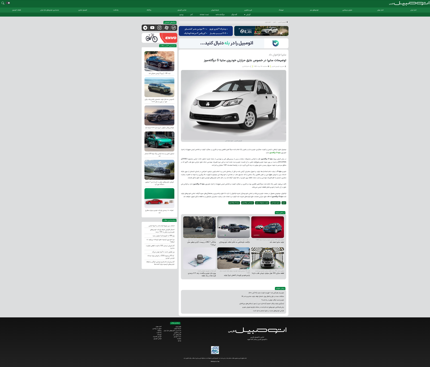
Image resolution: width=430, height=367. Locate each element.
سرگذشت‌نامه (220, 14)
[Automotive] (233, 258)
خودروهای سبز (314, 10)
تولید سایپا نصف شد (277, 242)
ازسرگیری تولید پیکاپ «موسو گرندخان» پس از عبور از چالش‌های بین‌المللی (261, 303)
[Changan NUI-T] (199, 227)
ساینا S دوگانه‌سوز (275, 152)
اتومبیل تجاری (82, 10)
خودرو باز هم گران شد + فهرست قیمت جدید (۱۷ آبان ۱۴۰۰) (266, 293)
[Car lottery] (233, 227)
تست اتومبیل (177, 337)
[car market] (199, 258)
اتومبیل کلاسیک (157, 337)
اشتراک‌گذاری (245, 66)
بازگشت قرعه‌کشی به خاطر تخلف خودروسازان (234, 242)
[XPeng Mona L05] (159, 140)
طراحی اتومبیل (181, 10)
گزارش (248, 14)
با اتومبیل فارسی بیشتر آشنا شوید (257, 339)
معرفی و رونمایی (347, 10)
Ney (218, 361)
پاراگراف (149, 10)
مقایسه (179, 339)
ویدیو (181, 14)
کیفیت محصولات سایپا (262, 203)
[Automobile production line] (267, 258)
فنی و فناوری (248, 10)
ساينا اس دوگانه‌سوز (247, 203)
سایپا (284, 203)
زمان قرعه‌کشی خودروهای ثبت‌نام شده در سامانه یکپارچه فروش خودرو (263, 307)
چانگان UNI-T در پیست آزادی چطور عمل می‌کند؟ (201, 243)
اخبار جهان (380, 10)
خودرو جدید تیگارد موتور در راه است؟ (272, 300)
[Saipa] (267, 227)
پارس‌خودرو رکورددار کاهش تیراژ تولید (237, 275)
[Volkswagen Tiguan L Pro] (159, 114)
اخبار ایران (413, 10)
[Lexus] (159, 86)
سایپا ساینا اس (275, 203)
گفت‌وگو (234, 14)
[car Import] (159, 197)
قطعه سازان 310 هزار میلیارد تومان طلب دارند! (268, 273)
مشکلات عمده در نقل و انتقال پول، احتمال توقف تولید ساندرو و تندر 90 (263, 296)
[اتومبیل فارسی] (233, 43)
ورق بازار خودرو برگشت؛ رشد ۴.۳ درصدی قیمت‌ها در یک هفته (202, 274)
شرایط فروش (215, 10)
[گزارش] (245, 14)
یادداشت (115, 10)
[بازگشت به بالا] (3, 363)
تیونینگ (281, 10)
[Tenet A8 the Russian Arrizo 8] (159, 60)
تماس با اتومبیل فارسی (257, 337)
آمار (191, 14)
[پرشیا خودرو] (206, 31)
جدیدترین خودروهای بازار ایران (49, 10)
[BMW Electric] (159, 169)
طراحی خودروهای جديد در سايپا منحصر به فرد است (268, 311)
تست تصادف (204, 14)
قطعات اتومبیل (16, 10)
